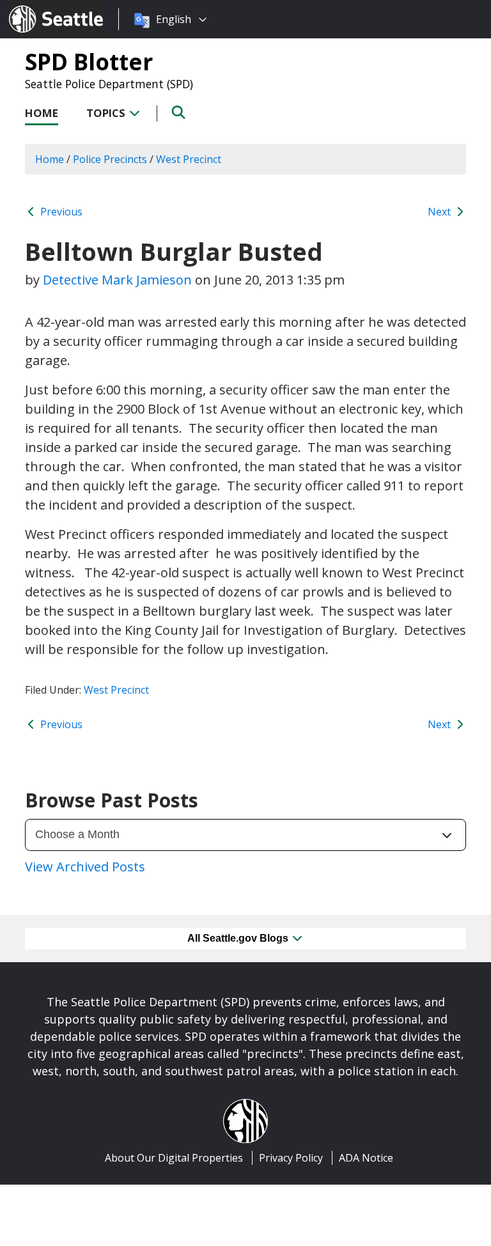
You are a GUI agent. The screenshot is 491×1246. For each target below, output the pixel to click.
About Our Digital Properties (174, 1158)
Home (41, 112)
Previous (60, 212)
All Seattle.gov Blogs (239, 938)
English (173, 19)
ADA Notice (366, 1158)
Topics (107, 112)
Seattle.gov (36, 7)
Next (440, 212)
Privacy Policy (291, 1158)
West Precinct (116, 690)
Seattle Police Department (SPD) (109, 83)
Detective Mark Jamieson (117, 279)
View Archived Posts (85, 866)
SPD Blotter (89, 61)
